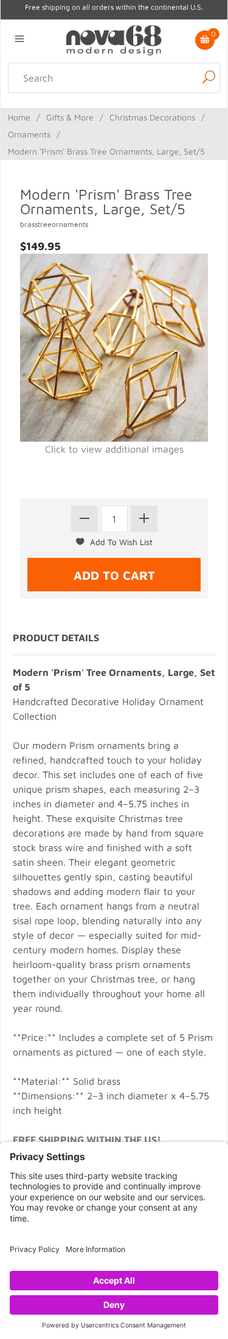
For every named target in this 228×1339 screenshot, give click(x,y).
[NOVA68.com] (114, 38)
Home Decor (70, 115)
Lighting (22, 115)
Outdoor (205, 115)
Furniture (91, 130)
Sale (147, 130)
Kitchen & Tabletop (142, 115)
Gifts (124, 130)
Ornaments (29, 134)
